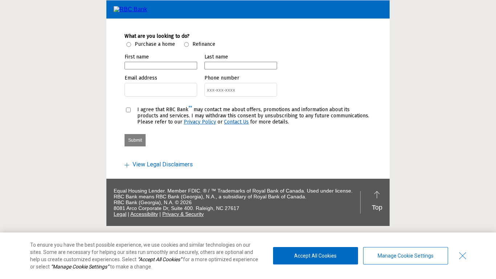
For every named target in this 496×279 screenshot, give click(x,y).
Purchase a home (155, 44)
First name (137, 57)
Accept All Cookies (315, 256)
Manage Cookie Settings (406, 256)
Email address (141, 78)
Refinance (203, 44)
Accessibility (144, 214)
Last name (216, 57)
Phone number (221, 78)
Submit (135, 140)
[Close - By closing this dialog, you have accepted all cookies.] (462, 255)
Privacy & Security (183, 214)
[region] (248, 255)
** (190, 107)
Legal (120, 214)
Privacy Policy (200, 122)
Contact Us (236, 122)
